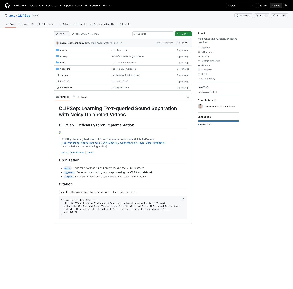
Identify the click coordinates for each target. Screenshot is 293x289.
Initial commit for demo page (125, 75)
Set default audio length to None (101, 43)
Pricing (107, 5)
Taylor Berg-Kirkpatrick (151, 142)
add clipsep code (120, 50)
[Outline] (187, 96)
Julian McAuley (128, 142)
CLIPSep (24, 16)
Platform (18, 5)
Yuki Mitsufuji (110, 142)
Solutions (35, 5)
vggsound (65, 68)
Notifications (245, 15)
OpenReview (77, 152)
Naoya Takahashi (90, 142)
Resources (52, 5)
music (63, 62)
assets (63, 50)
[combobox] (154, 34)
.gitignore (65, 75)
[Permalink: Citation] (56, 184)
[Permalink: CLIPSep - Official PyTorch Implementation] (56, 125)
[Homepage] (7, 5)
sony (12, 16)
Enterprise (91, 5)
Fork (263, 15)
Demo (90, 152)
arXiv (65, 152)
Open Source (72, 5)
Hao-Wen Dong (70, 142)
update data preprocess (123, 62)
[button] (183, 199)
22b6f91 (158, 43)
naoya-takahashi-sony (72, 43)
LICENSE (64, 81)
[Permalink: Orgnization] (56, 160)
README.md (66, 87)
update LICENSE (119, 81)
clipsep (63, 56)
